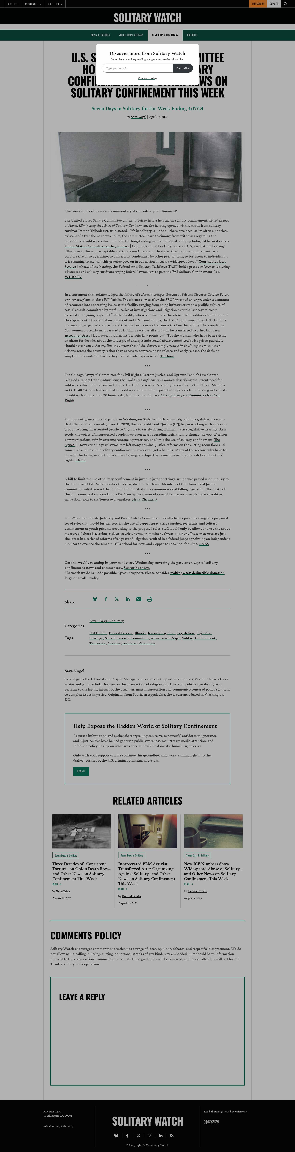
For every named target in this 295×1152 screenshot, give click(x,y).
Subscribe (183, 68)
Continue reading (147, 78)
